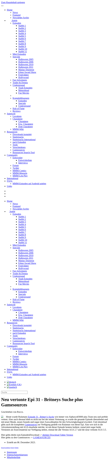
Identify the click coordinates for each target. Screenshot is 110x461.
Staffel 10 (22, 49)
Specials (16, 57)
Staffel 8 (22, 44)
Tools (15, 145)
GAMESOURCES (41, 437)
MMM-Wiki (18, 129)
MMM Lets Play (20, 176)
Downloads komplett (22, 134)
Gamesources (19, 150)
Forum (16, 165)
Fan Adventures (20, 80)
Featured (16, 15)
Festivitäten (23, 75)
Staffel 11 (22, 51)
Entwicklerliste (25, 160)
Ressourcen (12, 132)
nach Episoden (19, 142)
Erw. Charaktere (25, 124)
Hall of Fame (18, 108)
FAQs (9, 181)
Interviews (23, 163)
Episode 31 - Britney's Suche (41, 417)
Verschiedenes (19, 147)
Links (9, 186)
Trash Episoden (25, 88)
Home (9, 10)
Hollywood (23, 77)
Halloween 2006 (25, 62)
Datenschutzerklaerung (17, 455)
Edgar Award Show (27, 72)
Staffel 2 (22, 28)
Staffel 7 (22, 41)
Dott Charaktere (25, 126)
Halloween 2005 (25, 59)
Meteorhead (23, 90)
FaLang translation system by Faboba (9, 447)
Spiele (14, 20)
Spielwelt (11, 113)
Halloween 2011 (25, 67)
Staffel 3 (22, 31)
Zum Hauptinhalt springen (13, 2)
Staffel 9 (22, 46)
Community (12, 155)
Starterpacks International (24, 139)
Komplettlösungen (21, 98)
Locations (17, 116)
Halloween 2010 (25, 64)
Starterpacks (18, 137)
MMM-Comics (19, 170)
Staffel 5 (22, 36)
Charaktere (17, 119)
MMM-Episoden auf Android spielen (29, 183)
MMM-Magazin (20, 173)
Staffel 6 (22, 38)
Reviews (16, 111)
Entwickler (17, 157)
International (12, 178)
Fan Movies (23, 93)
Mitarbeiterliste (13, 457)
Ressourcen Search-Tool (24, 152)
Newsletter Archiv (21, 17)
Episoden (17, 23)
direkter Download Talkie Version (57, 435)
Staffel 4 (22, 33)
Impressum (12, 452)
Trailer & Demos (20, 82)
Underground (19, 85)
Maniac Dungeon (26, 69)
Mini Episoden (19, 54)
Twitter (16, 168)
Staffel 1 (22, 25)
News (15, 12)
